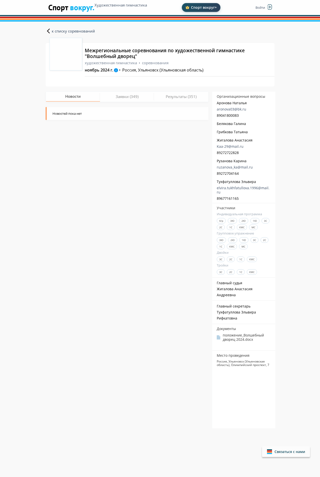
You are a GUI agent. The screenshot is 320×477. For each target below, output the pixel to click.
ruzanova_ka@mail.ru (235, 167)
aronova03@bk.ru (231, 109)
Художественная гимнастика (120, 5)
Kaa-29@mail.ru (230, 146)
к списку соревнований (73, 31)
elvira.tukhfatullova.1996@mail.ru (243, 190)
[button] (286, 451)
